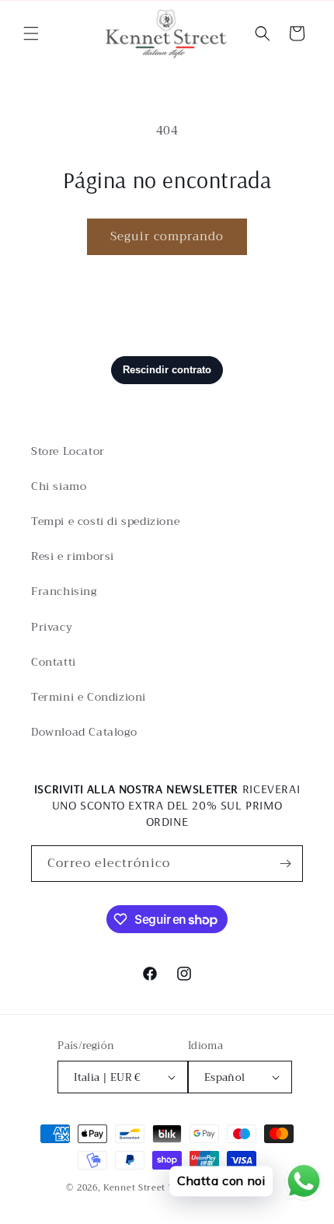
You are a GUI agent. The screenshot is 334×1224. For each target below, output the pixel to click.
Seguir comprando (167, 236)
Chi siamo (58, 486)
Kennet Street (134, 1187)
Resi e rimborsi (72, 556)
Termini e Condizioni (88, 696)
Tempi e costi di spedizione (105, 521)
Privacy (51, 626)
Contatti (53, 661)
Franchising (64, 591)
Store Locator (68, 451)
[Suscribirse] (285, 863)
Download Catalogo (84, 731)
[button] (31, 33)
